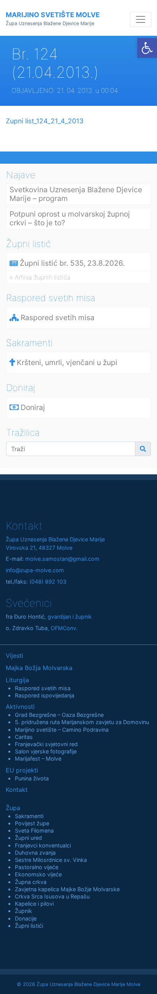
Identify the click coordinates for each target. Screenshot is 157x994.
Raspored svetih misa (42, 688)
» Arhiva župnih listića (40, 277)
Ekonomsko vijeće (38, 874)
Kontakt (17, 789)
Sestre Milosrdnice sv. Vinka (51, 860)
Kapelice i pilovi (34, 903)
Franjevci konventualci (43, 845)
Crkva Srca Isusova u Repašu (52, 896)
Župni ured (28, 837)
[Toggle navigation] (140, 19)
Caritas (24, 737)
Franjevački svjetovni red (46, 744)
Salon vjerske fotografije (46, 751)
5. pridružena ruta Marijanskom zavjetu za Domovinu (82, 722)
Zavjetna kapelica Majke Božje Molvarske (67, 889)
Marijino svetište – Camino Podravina (62, 729)
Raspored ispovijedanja (44, 695)
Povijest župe (32, 823)
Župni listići (29, 925)
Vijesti (14, 655)
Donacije (26, 918)
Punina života (32, 778)
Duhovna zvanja (35, 852)
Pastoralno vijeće (36, 867)
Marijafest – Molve (38, 758)
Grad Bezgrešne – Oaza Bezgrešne (59, 715)
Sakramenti (29, 816)
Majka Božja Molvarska (39, 668)
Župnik (23, 911)
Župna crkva (30, 882)
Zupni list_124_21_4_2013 (44, 121)
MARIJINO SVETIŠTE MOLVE (53, 18)
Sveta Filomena (34, 830)
